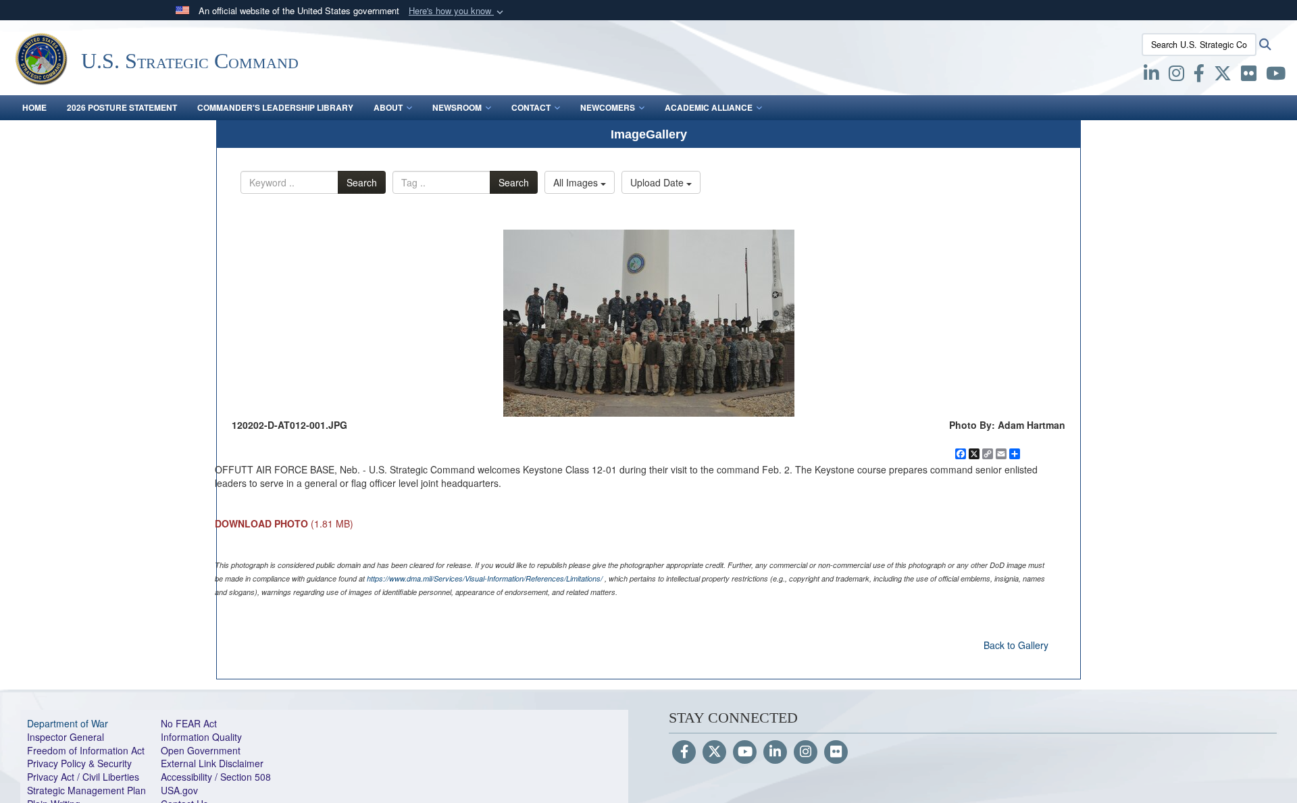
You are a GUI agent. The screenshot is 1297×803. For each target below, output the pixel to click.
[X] (1222, 75)
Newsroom (457, 107)
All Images (577, 182)
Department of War (67, 723)
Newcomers (607, 107)
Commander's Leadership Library (275, 107)
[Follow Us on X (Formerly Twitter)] (714, 752)
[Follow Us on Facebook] (684, 752)
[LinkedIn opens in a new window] (1151, 75)
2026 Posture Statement (122, 107)
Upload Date (658, 182)
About (388, 107)
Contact (531, 107)
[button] (457, 11)
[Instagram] (805, 752)
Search (362, 182)
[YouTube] (745, 752)
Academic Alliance (709, 107)
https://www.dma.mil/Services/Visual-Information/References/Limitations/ (485, 578)
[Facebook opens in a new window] (1199, 75)
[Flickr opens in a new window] (1248, 75)
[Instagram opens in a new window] (1176, 75)
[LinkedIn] (775, 752)
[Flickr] (836, 752)
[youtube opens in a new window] (1276, 75)
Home (34, 107)
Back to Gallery (1016, 645)
